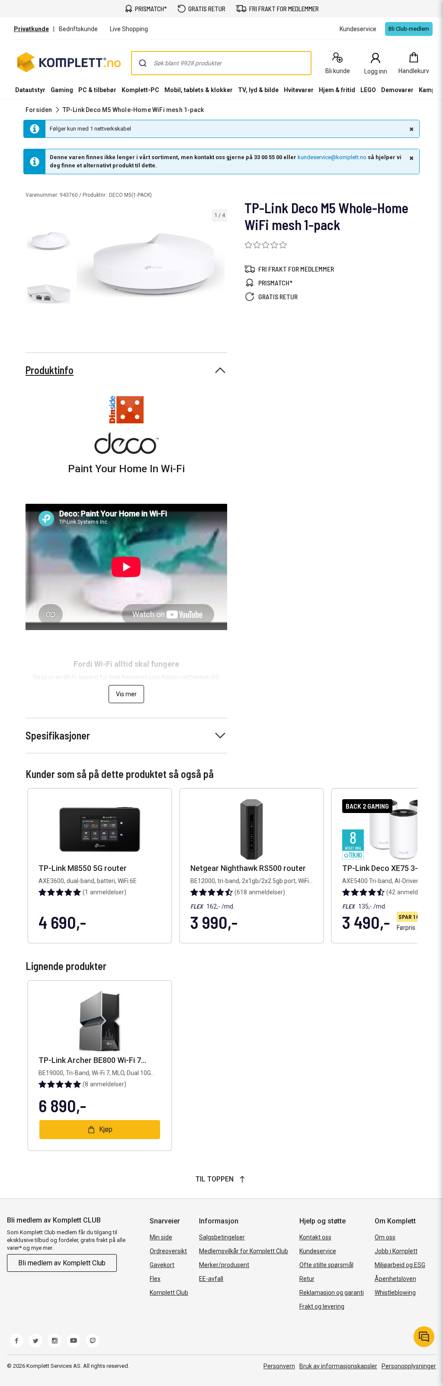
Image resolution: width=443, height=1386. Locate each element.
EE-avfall (211, 1278)
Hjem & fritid (337, 89)
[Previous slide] (81, 267)
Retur (307, 1278)
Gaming (62, 89)
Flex (155, 1278)
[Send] (143, 63)
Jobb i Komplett (396, 1251)
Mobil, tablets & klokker (198, 89)
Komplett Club (169, 1292)
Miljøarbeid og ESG (400, 1264)
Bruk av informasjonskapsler (338, 1366)
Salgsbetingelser (222, 1237)
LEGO (368, 89)
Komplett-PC (140, 89)
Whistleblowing (395, 1292)
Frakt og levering (321, 1306)
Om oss (385, 1237)
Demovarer (397, 89)
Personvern (279, 1366)
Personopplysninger (409, 1366)
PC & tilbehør (97, 89)
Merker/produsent (224, 1264)
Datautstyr (30, 89)
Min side (161, 1237)
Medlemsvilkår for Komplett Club (243, 1251)
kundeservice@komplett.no (332, 157)
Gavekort (162, 1264)
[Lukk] (410, 129)
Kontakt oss (315, 1237)
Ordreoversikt (168, 1251)
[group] (150, 265)
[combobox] (221, 63)
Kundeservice (317, 1251)
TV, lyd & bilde (258, 89)
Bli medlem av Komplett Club (62, 1263)
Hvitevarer (299, 89)
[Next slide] (219, 267)
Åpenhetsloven (395, 1278)
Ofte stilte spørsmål (326, 1264)
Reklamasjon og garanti (331, 1292)
